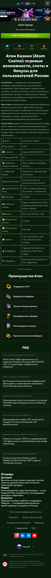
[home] (25, 3)
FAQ (34, 528)
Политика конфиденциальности (25, 512)
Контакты (13, 517)
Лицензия (39, 522)
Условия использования (18, 522)
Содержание (21, 528)
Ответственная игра (32, 517)
